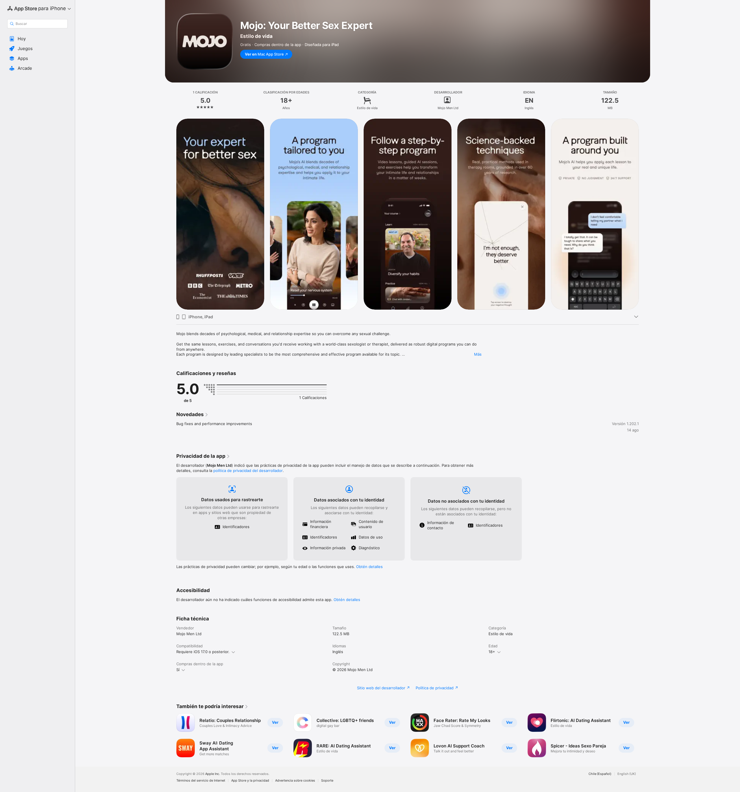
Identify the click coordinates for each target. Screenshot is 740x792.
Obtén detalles (369, 566)
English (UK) (626, 774)
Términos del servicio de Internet (200, 780)
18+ (492, 651)
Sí (178, 669)
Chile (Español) (600, 774)
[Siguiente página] (645, 214)
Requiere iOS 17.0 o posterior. (203, 651)
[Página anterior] (170, 214)
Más (478, 354)
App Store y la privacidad (250, 780)
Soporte (327, 780)
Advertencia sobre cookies (295, 780)
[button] (37, 38)
